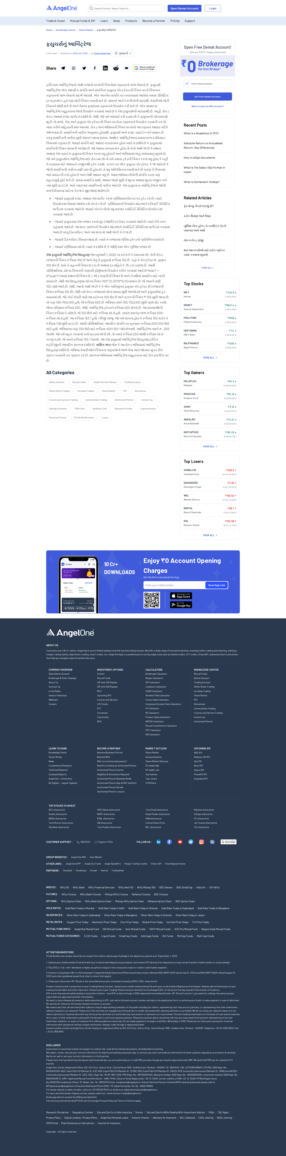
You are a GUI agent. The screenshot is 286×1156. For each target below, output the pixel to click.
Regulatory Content (82, 1112)
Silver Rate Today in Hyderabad (83, 915)
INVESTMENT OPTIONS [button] (110, 669)
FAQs (211, 1112)
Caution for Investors (109, 1123)
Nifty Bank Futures (90, 894)
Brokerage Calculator (156, 673)
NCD (99, 721)
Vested (104, 870)
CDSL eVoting (205, 1117)
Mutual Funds (79, 382)
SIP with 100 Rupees (107, 682)
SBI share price (104, 822)
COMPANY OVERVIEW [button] (60, 669)
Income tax (199, 717)
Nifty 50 (64, 887)
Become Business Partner (110, 752)
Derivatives (140, 390)
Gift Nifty (214, 887)
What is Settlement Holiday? (202, 182)
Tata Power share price (109, 827)
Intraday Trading (85, 390)
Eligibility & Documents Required (113, 774)
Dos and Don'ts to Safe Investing (114, 1112)
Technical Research (58, 769)
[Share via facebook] (95, 68)
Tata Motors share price (61, 822)
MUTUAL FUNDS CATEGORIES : (63, 935)
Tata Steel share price (156, 809)
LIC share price (201, 827)
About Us (53, 682)
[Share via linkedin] (105, 68)
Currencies (102, 712)
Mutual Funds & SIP (82, 20)
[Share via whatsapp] (73, 68)
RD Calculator (152, 712)
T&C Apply (223, 1112)
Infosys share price (203, 814)
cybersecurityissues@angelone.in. (141, 1089)
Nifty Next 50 (125, 887)
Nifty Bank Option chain (98, 901)
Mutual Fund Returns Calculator (161, 725)
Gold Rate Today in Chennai (143, 908)
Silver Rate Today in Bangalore (120, 915)
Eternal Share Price (155, 822)
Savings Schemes (58, 408)
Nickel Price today (152, 922)
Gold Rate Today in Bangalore (213, 908)
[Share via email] (126, 68)
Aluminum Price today (104, 922)
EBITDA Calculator (154, 721)
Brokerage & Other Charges (62, 678)
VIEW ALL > (208, 267)
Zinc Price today (129, 922)
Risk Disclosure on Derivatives (77, 1123)
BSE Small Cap (184, 887)
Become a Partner (153, 20)
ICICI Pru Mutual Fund (185, 929)
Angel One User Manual (105, 382)
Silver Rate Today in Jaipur (190, 915)
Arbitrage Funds (150, 935)
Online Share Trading (59, 390)
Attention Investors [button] (60, 952)
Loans (105, 417)
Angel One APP (73, 863)
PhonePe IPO (200, 774)
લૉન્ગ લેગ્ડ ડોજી (193, 240)
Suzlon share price (58, 814)
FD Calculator (152, 708)
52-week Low (152, 769)
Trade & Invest (55, 20)
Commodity (103, 717)
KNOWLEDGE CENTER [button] (206, 669)
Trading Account (132, 382)
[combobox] (123, 53)
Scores (139, 1112)
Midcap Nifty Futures (116, 894)
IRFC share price (57, 809)
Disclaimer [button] (53, 1045)
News (116, 20)
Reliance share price (204, 809)
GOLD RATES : (54, 908)
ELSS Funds (90, 935)
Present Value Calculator (157, 717)
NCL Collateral (187, 1117)
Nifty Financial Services (101, 887)
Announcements (153, 757)
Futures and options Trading (63, 399)
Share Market (108, 390)
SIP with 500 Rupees (107, 686)
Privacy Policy (106, 1100)
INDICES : (51, 887)
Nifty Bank (79, 887)
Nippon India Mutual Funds (215, 929)
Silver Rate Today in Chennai (156, 915)
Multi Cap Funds (205, 935)
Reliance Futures (141, 894)
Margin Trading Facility (136, 863)
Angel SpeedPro (113, 863)
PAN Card (80, 408)
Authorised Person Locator (111, 791)
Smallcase (81, 870)
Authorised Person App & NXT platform (117, 782)
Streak (93, 870)
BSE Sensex (166, 887)
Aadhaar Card (100, 408)
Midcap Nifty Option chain (129, 901)
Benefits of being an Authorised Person (116, 765)
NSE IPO (198, 752)
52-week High (152, 765)
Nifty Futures (69, 894)
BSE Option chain (185, 901)
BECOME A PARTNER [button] (108, 748)
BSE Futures (161, 894)
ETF (99, 708)
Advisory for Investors (164, 1117)
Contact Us (54, 686)
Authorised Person (124, 399)
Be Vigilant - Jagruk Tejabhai (63, 782)
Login (212, 8)
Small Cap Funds (128, 935)
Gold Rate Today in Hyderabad (178, 908)
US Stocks (102, 704)
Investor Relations (58, 695)
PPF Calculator (153, 730)
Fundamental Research (60, 765)
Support (190, 20)
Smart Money (55, 757)
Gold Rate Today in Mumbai (80, 908)
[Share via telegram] (63, 68)
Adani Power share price (157, 814)
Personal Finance (57, 417)
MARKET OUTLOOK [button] (156, 748)
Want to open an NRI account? (207, 106)
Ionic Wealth (96, 857)
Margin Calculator (154, 678)
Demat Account (57, 382)
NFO (99, 691)
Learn (104, 20)
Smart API (156, 863)
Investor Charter (140, 1117)
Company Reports (58, 774)
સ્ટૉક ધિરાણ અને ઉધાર (197, 216)
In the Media (54, 691)
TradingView (118, 870)
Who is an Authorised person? (112, 761)
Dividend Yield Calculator (157, 695)
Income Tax (147, 399)
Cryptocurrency (148, 408)
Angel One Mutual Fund (86, 929)
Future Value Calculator (157, 699)
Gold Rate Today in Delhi (111, 908)
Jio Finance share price (205, 822)
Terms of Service (126, 1100)
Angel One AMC (78, 857)
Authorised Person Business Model (114, 778)
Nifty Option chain (71, 901)
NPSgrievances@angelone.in (60, 1086)
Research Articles (123, 408)
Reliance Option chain (160, 901)
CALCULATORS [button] (153, 669)
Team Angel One (102, 53)
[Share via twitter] (84, 68)
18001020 (85, 841)
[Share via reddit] (116, 68)
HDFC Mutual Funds (160, 929)
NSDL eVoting (224, 1117)
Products (131, 20)
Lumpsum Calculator (155, 686)
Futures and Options (107, 699)
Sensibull (67, 870)
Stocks (100, 673)
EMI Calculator (152, 734)
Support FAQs (105, 841)
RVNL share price (105, 818)
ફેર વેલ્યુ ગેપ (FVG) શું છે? (199, 206)
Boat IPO (198, 765)
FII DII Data (150, 782)
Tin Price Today (200, 922)
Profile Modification (84, 417)
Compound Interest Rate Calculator (163, 704)
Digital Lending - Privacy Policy (80, 1117)
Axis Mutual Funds (135, 929)
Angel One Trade (93, 863)
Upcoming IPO (104, 695)
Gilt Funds (167, 935)
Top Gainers (151, 774)
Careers (53, 704)
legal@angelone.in (132, 1093)
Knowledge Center (58, 752)
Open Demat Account (184, 8)
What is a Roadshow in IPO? (201, 133)
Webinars (53, 699)
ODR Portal (52, 1123)
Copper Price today (77, 922)
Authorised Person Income (110, 769)
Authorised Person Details (110, 787)
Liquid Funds (108, 935)
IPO (125, 390)
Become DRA (103, 757)
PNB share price (153, 818)
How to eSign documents (199, 157)
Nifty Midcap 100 (146, 887)
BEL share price (153, 827)
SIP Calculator (152, 682)
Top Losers (151, 778)
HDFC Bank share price (108, 809)
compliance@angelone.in (128, 1082)
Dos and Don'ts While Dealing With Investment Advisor (175, 1112)
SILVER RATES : (54, 914)
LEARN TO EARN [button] (58, 748)
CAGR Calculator (153, 691)
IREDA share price (57, 818)
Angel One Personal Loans (114, 1117)
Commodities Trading (96, 399)
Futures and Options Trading (208, 712)
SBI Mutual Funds (112, 929)
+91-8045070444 (101, 1089)
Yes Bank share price (59, 827)
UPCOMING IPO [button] (202, 748)
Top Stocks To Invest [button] (62, 805)
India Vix (201, 887)
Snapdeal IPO (201, 778)
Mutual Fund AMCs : (58, 928)
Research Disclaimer (57, 1112)
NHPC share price (106, 814)
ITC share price (201, 818)
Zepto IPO (199, 770)
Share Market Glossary (156, 761)
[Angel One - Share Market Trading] (62, 8)
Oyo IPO (198, 761)
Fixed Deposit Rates (175, 863)
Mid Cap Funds (185, 935)
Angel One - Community (60, 778)
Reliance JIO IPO (202, 757)
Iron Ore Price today (177, 922)
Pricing (174, 20)
